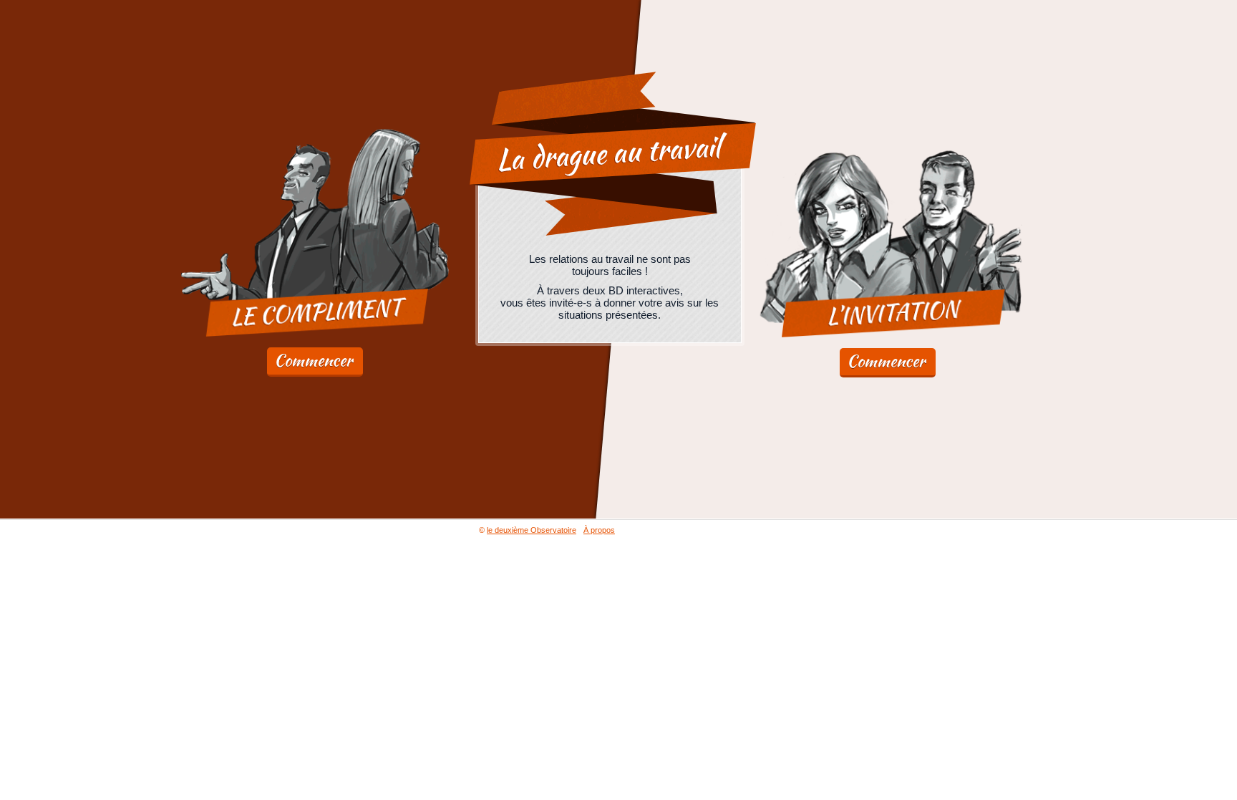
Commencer (313, 360)
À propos (599, 530)
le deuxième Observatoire (531, 530)
